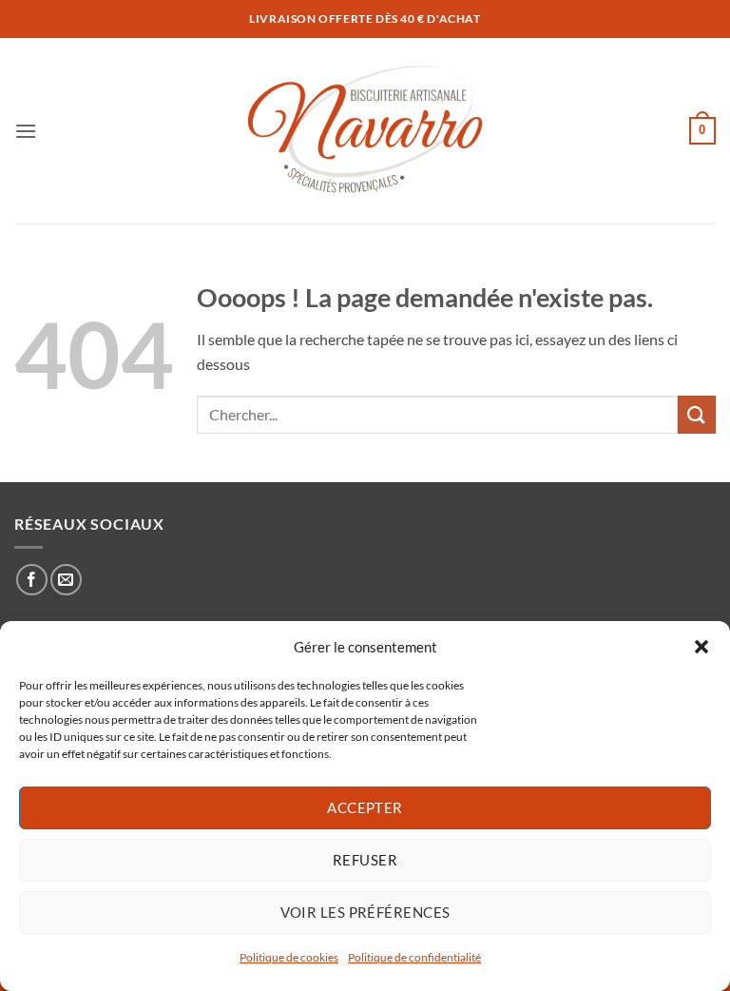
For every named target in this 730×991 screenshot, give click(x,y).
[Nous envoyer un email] (66, 579)
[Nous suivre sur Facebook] (32, 579)
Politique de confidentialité (414, 957)
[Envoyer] (697, 414)
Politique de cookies (289, 957)
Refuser (365, 859)
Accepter (365, 807)
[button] (701, 646)
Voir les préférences (365, 912)
